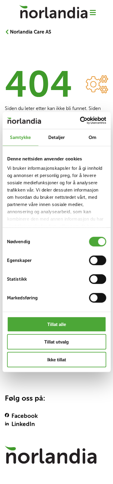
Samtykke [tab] (20, 137)
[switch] (97, 260)
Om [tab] (92, 137)
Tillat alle (56, 324)
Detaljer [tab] (56, 137)
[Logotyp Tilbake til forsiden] (56, 458)
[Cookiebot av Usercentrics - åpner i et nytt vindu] (80, 120)
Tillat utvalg (56, 341)
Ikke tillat (56, 359)
